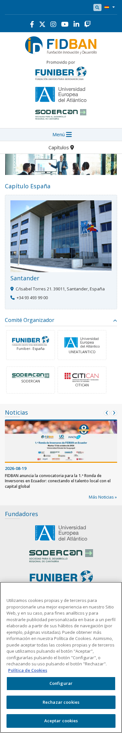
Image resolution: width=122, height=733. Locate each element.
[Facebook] (32, 24)
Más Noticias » (103, 497)
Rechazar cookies (61, 702)
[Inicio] (61, 44)
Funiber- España (31, 348)
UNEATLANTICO (82, 351)
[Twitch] (87, 24)
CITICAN (82, 384)
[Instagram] (53, 24)
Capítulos (59, 147)
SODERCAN (30, 381)
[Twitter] (42, 24)
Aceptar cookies (61, 721)
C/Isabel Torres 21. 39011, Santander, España (60, 289)
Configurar (61, 683)
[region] (61, 657)
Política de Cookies (27, 670)
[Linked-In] (76, 24)
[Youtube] (65, 24)
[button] (108, 7)
